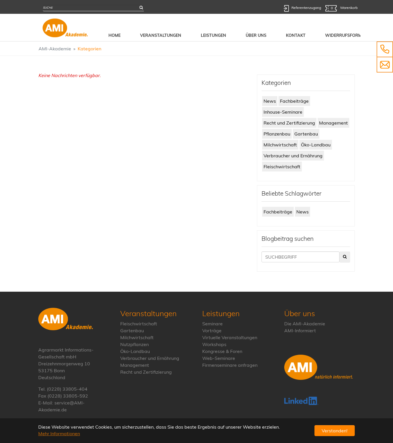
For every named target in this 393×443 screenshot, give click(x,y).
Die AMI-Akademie (304, 323)
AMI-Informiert (300, 330)
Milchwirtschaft (280, 145)
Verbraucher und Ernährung (293, 156)
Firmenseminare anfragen (229, 365)
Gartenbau (306, 134)
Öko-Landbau (316, 145)
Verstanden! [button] (335, 431)
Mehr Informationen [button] (59, 433)
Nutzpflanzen (134, 344)
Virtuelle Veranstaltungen (229, 337)
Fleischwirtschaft (282, 166)
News (270, 101)
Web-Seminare (218, 358)
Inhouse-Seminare (283, 112)
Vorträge (212, 330)
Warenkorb (344, 7)
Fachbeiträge (294, 101)
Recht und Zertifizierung (289, 123)
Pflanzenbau (277, 134)
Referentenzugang (306, 7)
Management (333, 123)
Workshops (214, 344)
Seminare (212, 323)
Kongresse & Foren (222, 351)
